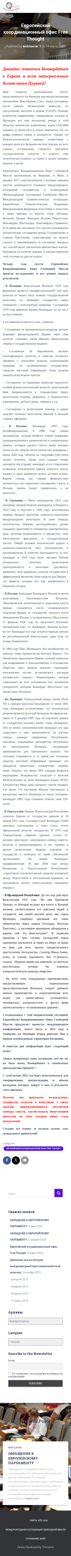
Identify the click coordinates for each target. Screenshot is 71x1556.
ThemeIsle (48, 1547)
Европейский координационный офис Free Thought (33, 1148)
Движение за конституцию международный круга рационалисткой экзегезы (35, 1266)
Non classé (15, 1447)
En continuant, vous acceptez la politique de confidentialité (35, 1375)
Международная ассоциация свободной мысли (36, 1529)
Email (11, 1360)
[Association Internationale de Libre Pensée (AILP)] (12, 6)
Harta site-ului (39, 1520)
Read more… (33, 1498)
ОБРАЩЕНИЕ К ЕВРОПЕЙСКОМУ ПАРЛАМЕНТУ (23, 1458)
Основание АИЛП (36, 1538)
